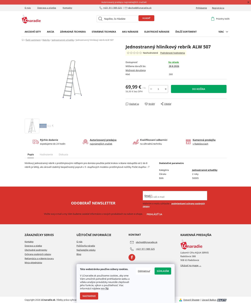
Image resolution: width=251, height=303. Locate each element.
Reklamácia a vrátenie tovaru (39, 258)
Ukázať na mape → (190, 265)
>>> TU (104, 288)
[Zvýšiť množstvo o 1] (166, 89)
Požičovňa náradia (85, 245)
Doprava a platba (46, 7)
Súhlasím (163, 271)
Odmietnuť (144, 271)
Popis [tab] (31, 154)
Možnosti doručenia (136, 70)
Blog (78, 254)
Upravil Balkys (209, 299)
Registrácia (218, 7)
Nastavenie (89, 295)
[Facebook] (132, 257)
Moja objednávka (33, 262)
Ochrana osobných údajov (38, 254)
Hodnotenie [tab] (46, 154)
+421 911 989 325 (112, 8)
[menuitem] (33, 31)
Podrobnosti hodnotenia (172, 52)
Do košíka (198, 89)
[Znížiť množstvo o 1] (151, 89)
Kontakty (67, 7)
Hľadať (146, 18)
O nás (28, 7)
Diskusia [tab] (63, 154)
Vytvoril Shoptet (191, 299)
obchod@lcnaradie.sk (140, 8)
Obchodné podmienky (36, 249)
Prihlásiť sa (154, 214)
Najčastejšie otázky (86, 249)
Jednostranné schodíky (204, 170)
